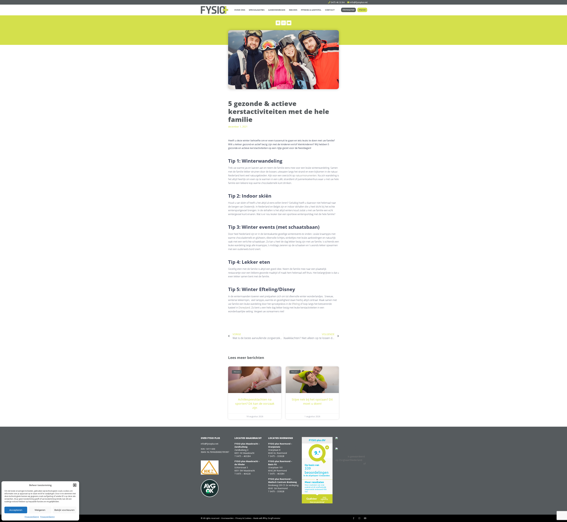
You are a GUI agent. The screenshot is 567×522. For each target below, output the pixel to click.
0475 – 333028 (277, 456)
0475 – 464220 (243, 473)
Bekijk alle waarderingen (349, 463)
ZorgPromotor (274, 518)
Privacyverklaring (32, 517)
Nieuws (293, 10)
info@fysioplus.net (209, 443)
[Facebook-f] (353, 518)
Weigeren (40, 510)
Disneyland (244, 307)
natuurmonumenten (306, 175)
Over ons (239, 10)
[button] (74, 485)
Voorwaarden (227, 518)
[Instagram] (283, 23)
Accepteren (15, 510)
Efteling (295, 303)
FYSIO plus (341, 456)
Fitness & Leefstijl (311, 10)
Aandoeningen (276, 10)
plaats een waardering (347, 467)
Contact (330, 10)
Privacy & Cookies (243, 518)
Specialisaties (256, 10)
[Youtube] (365, 518)
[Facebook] (278, 23)
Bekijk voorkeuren (64, 510)
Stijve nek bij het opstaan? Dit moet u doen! (312, 401)
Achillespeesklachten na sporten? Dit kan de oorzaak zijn (254, 403)
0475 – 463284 (243, 456)
